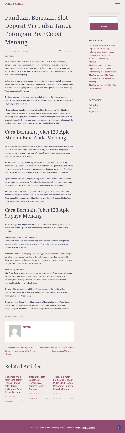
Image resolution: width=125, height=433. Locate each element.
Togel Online (94, 111)
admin (25, 51)
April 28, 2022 (10, 397)
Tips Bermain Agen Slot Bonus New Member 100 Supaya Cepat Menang (102, 78)
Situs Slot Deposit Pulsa (14, 316)
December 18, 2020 (12, 51)
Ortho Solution (14, 3)
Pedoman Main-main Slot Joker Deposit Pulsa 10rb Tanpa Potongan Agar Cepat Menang (13, 384)
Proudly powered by (44, 427)
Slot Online (93, 108)
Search (104, 26)
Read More (9, 401)
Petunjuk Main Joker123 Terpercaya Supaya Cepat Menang (37, 382)
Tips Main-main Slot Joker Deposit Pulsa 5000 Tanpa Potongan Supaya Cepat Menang (63, 382)
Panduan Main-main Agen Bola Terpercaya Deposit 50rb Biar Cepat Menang (20, 350)
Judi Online (9, 56)
